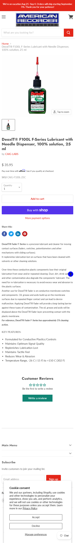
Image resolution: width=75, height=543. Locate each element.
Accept (36, 517)
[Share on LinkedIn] (18, 233)
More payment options (37, 218)
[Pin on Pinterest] (24, 233)
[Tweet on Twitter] (11, 233)
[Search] (68, 33)
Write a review (37, 398)
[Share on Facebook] (4, 233)
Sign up (53, 479)
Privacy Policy (30, 508)
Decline (36, 525)
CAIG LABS (11, 153)
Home (5, 43)
